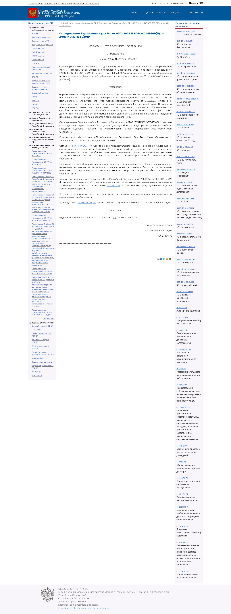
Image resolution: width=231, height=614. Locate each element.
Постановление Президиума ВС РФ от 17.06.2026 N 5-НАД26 (42, 312)
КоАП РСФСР (38, 358)
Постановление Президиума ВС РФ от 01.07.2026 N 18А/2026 (42, 170)
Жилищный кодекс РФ (42, 73)
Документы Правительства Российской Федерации (43, 131)
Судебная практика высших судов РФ (79, 23)
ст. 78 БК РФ (181, 385)
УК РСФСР (36, 372)
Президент (174, 12)
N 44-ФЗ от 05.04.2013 (185, 260)
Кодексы (148, 12)
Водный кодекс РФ (40, 41)
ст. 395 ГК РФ (181, 330)
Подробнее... (49, 318)
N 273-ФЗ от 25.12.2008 (185, 112)
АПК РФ (35, 33)
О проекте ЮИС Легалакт (58, 3)
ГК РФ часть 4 (38, 60)
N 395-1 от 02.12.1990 (184, 292)
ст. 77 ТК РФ (181, 462)
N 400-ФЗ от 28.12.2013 (185, 31)
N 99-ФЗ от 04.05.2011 (185, 182)
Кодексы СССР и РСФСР (42, 323)
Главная (136, 12)
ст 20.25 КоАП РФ (183, 350)
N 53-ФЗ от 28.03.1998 (185, 282)
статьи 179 (113, 185)
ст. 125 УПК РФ (182, 494)
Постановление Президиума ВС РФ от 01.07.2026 (42, 153)
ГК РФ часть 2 (38, 52)
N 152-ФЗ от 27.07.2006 (185, 247)
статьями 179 (85, 202)
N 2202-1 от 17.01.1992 (184, 224)
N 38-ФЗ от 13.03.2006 (185, 125)
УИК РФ (35, 100)
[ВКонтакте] (161, 258)
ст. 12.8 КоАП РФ (183, 407)
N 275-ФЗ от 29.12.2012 (185, 86)
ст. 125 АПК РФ (182, 571)
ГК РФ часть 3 (38, 56)
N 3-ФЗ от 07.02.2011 (184, 147)
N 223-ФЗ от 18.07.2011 (185, 208)
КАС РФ (35, 77)
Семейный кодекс (40, 93)
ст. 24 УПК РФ (182, 507)
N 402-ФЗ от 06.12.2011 (185, 157)
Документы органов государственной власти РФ (43, 139)
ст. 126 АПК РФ (182, 526)
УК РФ (34, 104)
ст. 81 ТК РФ (181, 369)
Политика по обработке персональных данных (84, 608)
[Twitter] (164, 258)
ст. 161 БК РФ (181, 446)
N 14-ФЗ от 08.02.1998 (185, 198)
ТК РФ (34, 97)
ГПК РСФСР (37, 330)
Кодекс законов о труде (42, 362)
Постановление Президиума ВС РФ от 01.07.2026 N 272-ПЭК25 (42, 217)
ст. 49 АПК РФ (182, 542)
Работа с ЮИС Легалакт (86, 3)
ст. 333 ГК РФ (181, 308)
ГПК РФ (35, 63)
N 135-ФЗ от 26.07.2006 (185, 170)
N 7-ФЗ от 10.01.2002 (184, 134)
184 (94, 202)
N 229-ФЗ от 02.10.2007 (185, 269)
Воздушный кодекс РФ (42, 45)
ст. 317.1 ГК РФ (182, 317)
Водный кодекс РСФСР (42, 326)
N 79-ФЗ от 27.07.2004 (185, 73)
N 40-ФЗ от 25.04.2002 (185, 54)
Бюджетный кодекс (41, 37)
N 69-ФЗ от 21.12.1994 (184, 41)
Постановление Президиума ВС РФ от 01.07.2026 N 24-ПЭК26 (42, 271)
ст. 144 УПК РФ (182, 478)
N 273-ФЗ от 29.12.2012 (185, 64)
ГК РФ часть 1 (38, 48)
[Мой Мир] (169, 258)
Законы (160, 12)
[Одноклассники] (167, 258)
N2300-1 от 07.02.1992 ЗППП (187, 99)
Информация (35, 3)
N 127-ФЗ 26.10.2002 (184, 234)
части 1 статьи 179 (81, 146)
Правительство (193, 12)
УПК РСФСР (37, 375)
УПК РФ (35, 108)
